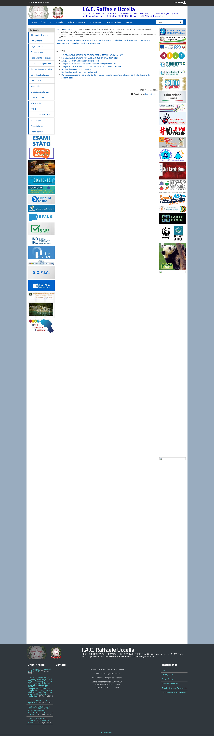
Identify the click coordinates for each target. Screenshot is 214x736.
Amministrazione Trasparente (174, 688)
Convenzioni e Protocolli (41, 114)
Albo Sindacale (37, 125)
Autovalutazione (114, 22)
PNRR (33, 108)
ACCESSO (178, 2)
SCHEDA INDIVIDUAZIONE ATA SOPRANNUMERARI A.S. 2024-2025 (90, 57)
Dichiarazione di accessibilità (174, 692)
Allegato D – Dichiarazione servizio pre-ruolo (80, 60)
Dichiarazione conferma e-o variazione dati (79, 72)
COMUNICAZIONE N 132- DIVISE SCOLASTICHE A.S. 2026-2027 (38, 720)
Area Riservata (37, 131)
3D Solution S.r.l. (108, 732)
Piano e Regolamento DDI (41, 69)
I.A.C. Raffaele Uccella (109, 9)
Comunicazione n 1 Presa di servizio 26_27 (39, 670)
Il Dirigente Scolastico (40, 35)
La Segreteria (36, 40)
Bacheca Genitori (96, 22)
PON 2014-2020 (38, 97)
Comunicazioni (69, 29)
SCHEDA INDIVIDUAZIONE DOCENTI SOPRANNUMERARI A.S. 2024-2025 (92, 55)
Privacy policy (167, 674)
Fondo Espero (36, 120)
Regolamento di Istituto (41, 57)
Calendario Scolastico (40, 74)
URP (163, 670)
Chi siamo (45, 22)
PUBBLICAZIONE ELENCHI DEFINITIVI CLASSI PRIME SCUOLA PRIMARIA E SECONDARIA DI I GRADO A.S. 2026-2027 (40, 710)
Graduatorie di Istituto (40, 91)
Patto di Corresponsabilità (42, 63)
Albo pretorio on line (170, 683)
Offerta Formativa (76, 22)
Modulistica (35, 86)
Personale (58, 22)
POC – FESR (36, 103)
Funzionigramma (38, 52)
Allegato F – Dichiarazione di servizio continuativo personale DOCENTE (91, 66)
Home (34, 22)
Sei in (58, 29)
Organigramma (37, 46)
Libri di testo (36, 80)
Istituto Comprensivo (39, 2)
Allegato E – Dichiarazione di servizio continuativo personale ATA (88, 63)
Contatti (129, 22)
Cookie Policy (167, 679)
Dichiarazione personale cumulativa (76, 69)
